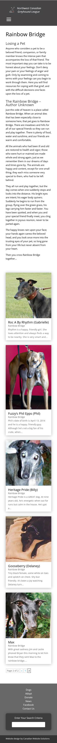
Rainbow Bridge (16, 325)
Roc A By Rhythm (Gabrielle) (28, 322)
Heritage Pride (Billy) (23, 490)
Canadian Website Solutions (36, 738)
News (28, 701)
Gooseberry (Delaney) (24, 566)
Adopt (28, 693)
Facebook (28, 704)
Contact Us (28, 708)
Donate (28, 697)
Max (11, 642)
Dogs (28, 689)
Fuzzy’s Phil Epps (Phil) (24, 413)
